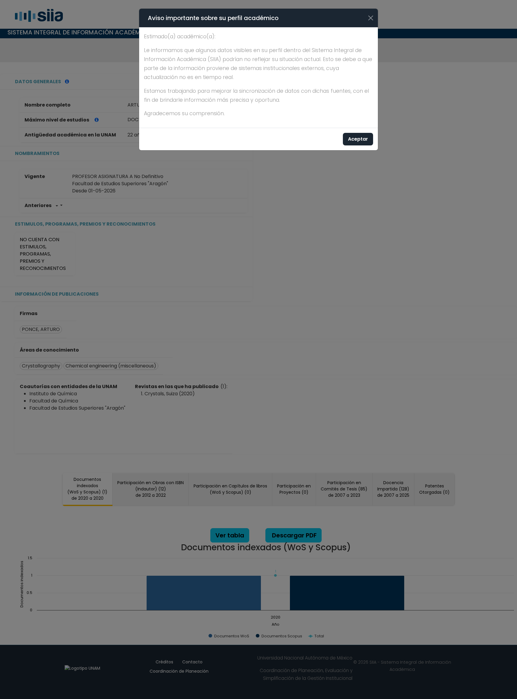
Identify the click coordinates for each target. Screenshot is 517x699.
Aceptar (358, 139)
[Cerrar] (370, 18)
